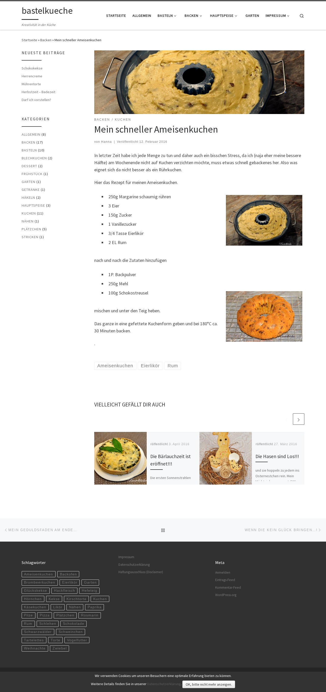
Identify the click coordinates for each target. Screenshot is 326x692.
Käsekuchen (35, 607)
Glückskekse (35, 590)
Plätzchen (31, 229)
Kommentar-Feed (228, 587)
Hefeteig (89, 590)
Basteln (29, 150)
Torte (55, 640)
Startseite (29, 40)
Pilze (28, 615)
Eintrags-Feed (225, 580)
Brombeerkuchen (39, 582)
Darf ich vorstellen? (36, 99)
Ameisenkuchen (38, 574)
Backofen (68, 574)
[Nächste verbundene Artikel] (298, 419)
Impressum (126, 557)
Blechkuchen (34, 158)
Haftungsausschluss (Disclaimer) (140, 572)
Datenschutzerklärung (134, 564)
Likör (57, 607)
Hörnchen (33, 599)
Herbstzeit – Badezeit (38, 92)
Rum (28, 624)
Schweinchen (71, 632)
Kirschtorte (76, 599)
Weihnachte (35, 648)
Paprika (95, 607)
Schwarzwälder (38, 632)
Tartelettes (34, 640)
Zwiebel (59, 648)
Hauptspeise (33, 205)
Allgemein (31, 134)
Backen (45, 40)
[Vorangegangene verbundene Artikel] (286, 419)
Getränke (31, 189)
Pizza (45, 615)
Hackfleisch (64, 590)
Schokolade (73, 624)
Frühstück (32, 174)
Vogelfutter (77, 640)
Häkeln (28, 197)
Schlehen (47, 624)
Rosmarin (90, 615)
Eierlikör (69, 582)
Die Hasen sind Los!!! (277, 456)
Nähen (28, 221)
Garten (28, 181)
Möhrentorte (31, 84)
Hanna (106, 142)
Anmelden (222, 572)
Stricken (30, 237)
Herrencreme (32, 76)
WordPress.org (225, 595)
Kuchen (29, 213)
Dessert (29, 166)
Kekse (54, 599)
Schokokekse (32, 68)
